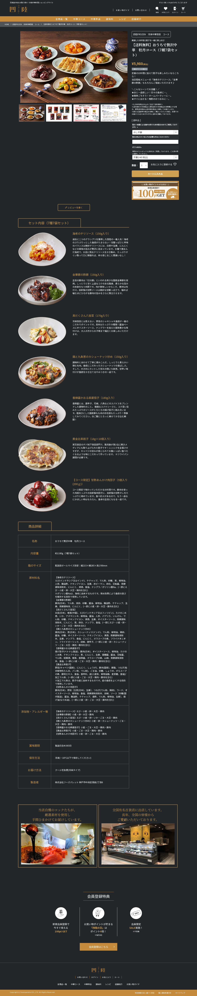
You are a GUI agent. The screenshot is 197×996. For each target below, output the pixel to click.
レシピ (108, 984)
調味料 (98, 984)
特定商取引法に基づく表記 (144, 993)
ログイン (175, 12)
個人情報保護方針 (164, 993)
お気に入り (106, 977)
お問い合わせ (141, 10)
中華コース (75, 984)
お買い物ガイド (123, 10)
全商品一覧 (62, 984)
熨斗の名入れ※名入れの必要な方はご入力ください (150, 137)
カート (183, 12)
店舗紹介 (118, 984)
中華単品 (88, 984)
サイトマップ (180, 993)
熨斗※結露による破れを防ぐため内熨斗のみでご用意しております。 (154, 125)
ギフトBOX (137, 147)
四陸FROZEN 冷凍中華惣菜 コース (25, 24)
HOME (7, 24)
